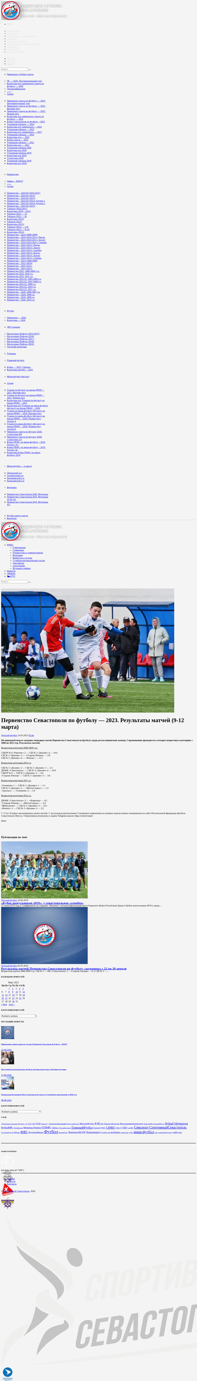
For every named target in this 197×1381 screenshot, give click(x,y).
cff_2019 (28, 1124)
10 (17, 992)
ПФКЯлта (55, 1128)
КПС (102, 1124)
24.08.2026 (6, 1050)
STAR (38, 1124)
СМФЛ (110, 1127)
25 (20, 998)
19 (23, 995)
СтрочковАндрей (7, 1132)
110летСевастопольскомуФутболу (13, 1124)
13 (3, 995)
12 (23, 992)
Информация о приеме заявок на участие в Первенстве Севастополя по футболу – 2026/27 (34, 1044)
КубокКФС (7, 1127)
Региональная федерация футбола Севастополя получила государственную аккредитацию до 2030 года (39, 1094)
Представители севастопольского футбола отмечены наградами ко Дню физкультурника (33, 1069)
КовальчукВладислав (111, 1124)
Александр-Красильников (57, 1124)
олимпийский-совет (165, 1132)
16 (13, 995)
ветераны (115, 1132)
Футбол (51, 1131)
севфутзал (177, 1132)
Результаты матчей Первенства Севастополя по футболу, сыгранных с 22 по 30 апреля (64, 968)
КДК (97, 1123)
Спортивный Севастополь (16, 1191)
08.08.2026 (6, 1100)
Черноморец (93, 1132)
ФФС (24, 1132)
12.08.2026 (6, 1075)
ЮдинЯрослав (105, 1132)
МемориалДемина (32, 1127)
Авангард (44, 1124)
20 (3, 998)
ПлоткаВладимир (65, 1128)
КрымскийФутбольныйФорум (154, 1124)
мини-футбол (144, 1132)
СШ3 (124, 1127)
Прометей (97, 1128)
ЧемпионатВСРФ (77, 1132)
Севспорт (141, 1127)
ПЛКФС (46, 1127)
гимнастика (124, 1132)
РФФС (103, 1128)
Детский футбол (9, 735)
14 (6, 995)
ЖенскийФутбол (87, 1124)
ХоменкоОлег (63, 1132)
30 (13, 1001)
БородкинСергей (73, 1124)
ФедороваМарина (36, 1132)
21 (6, 998)
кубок (131, 1132)
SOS (33, 1124)
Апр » (12, 1004)
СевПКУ (131, 1128)
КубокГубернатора (176, 1123)
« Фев (4, 1004)
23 (13, 998)
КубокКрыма (18, 1128)
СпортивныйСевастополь (168, 1127)
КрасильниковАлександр (131, 1123)
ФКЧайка (17, 1132)
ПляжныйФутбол (82, 1127)
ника (156, 1132)
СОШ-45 (118, 1128)
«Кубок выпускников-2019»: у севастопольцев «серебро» (42, 903)
